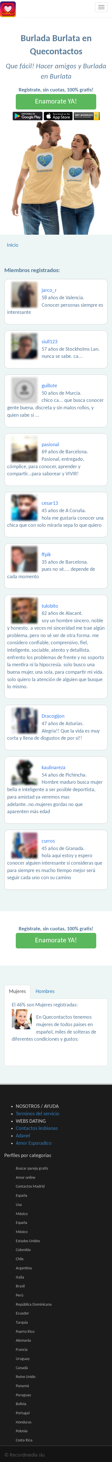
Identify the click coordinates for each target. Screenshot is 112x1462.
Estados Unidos (28, 1241)
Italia (20, 1277)
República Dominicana (34, 1305)
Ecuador (22, 1313)
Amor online (25, 1178)
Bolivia (21, 1404)
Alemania (23, 1341)
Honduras (23, 1422)
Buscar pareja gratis (32, 1168)
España (21, 1196)
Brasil (20, 1286)
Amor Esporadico (34, 1143)
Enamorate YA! (56, 101)
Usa (19, 1205)
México (22, 1214)
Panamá (22, 1386)
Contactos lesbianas (37, 1128)
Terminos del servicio (37, 1114)
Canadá (22, 1368)
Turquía (22, 1323)
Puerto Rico (25, 1332)
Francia (22, 1350)
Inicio (12, 245)
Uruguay (23, 1359)
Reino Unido (25, 1377)
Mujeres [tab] (17, 991)
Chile (20, 1259)
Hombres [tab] (45, 991)
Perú (19, 1295)
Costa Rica (24, 1440)
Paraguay (23, 1395)
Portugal (23, 1413)
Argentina (24, 1268)
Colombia (23, 1250)
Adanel (23, 1136)
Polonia (22, 1431)
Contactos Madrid (30, 1186)
